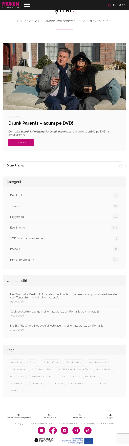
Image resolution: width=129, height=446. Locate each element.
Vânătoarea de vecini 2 (42, 376)
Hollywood (63, 216)
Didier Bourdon (17, 383)
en (114, 5)
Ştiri (64, 10)
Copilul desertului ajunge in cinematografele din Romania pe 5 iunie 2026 (55, 313)
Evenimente (63, 227)
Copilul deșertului (97, 362)
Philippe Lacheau (98, 383)
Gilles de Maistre (73, 362)
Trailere (63, 206)
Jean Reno (15, 390)
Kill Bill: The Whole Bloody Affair (73, 369)
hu (119, 5)
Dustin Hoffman (51, 362)
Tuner (32, 362)
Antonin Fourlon (92, 376)
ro (123, 5)
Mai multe (21, 143)
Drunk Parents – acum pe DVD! (40, 123)
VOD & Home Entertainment (63, 238)
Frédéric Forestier (69, 376)
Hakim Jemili (57, 383)
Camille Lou (37, 383)
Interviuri (63, 249)
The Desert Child (43, 369)
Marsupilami (77, 383)
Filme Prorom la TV (63, 259)
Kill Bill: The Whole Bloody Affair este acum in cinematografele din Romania (56, 327)
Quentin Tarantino (104, 369)
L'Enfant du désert (18, 369)
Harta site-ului (80, 418)
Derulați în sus (49, 418)
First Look (63, 195)
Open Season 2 (17, 376)
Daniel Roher (16, 362)
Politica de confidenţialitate (19, 418)
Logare (110, 418)
